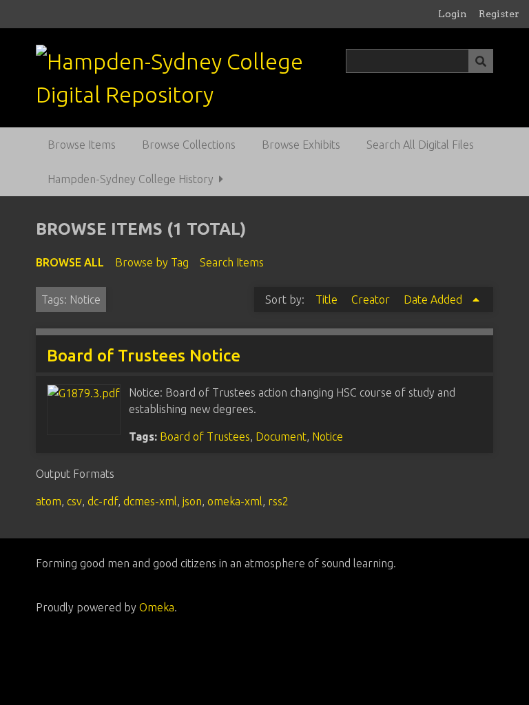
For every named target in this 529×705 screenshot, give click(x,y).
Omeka (156, 607)
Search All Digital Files (420, 144)
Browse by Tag (152, 262)
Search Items (232, 262)
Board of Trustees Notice (143, 355)
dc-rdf (102, 501)
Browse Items (82, 144)
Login (452, 13)
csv (74, 501)
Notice (327, 436)
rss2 (278, 501)
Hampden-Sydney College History (131, 179)
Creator (372, 299)
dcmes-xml (150, 501)
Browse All (70, 262)
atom (48, 501)
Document (281, 436)
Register (499, 13)
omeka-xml (234, 501)
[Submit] (480, 61)
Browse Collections (189, 144)
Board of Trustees (205, 436)
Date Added (434, 299)
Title (327, 299)
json (192, 501)
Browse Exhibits (301, 144)
